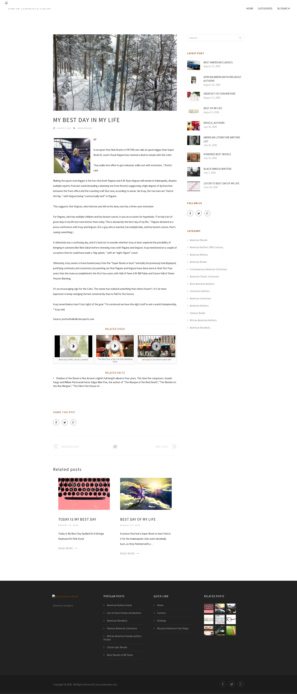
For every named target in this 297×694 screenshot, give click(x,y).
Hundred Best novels (217, 154)
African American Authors (203, 320)
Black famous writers (218, 168)
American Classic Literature (204, 276)
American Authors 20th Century (206, 247)
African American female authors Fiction (122, 637)
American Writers (199, 254)
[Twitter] (65, 422)
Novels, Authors (214, 122)
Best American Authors (202, 283)
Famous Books (85, 128)
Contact (161, 613)
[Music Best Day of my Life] (220, 630)
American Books (198, 261)
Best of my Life (213, 108)
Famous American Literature (122, 628)
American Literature (200, 298)
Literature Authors (200, 291)
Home (249, 8)
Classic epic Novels (117, 647)
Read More (65, 548)
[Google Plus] (73, 422)
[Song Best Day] (231, 619)
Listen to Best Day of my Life (221, 183)
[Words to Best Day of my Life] (220, 619)
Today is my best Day (77, 519)
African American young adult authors (222, 79)
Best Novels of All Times (120, 655)
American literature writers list (222, 139)
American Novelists (200, 327)
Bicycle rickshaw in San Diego (173, 628)
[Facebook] (56, 422)
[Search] (240, 37)
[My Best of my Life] (231, 608)
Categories (265, 8)
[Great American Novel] (28, 5)
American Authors (199, 305)
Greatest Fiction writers (219, 93)
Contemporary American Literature (208, 269)
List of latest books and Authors (124, 613)
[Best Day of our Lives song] (208, 630)
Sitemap (161, 620)
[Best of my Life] (208, 619)
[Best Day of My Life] (146, 493)
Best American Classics (218, 62)
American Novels (198, 240)
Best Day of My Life (138, 519)
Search (285, 8)
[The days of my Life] (231, 630)
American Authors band (119, 605)
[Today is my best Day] (84, 493)
